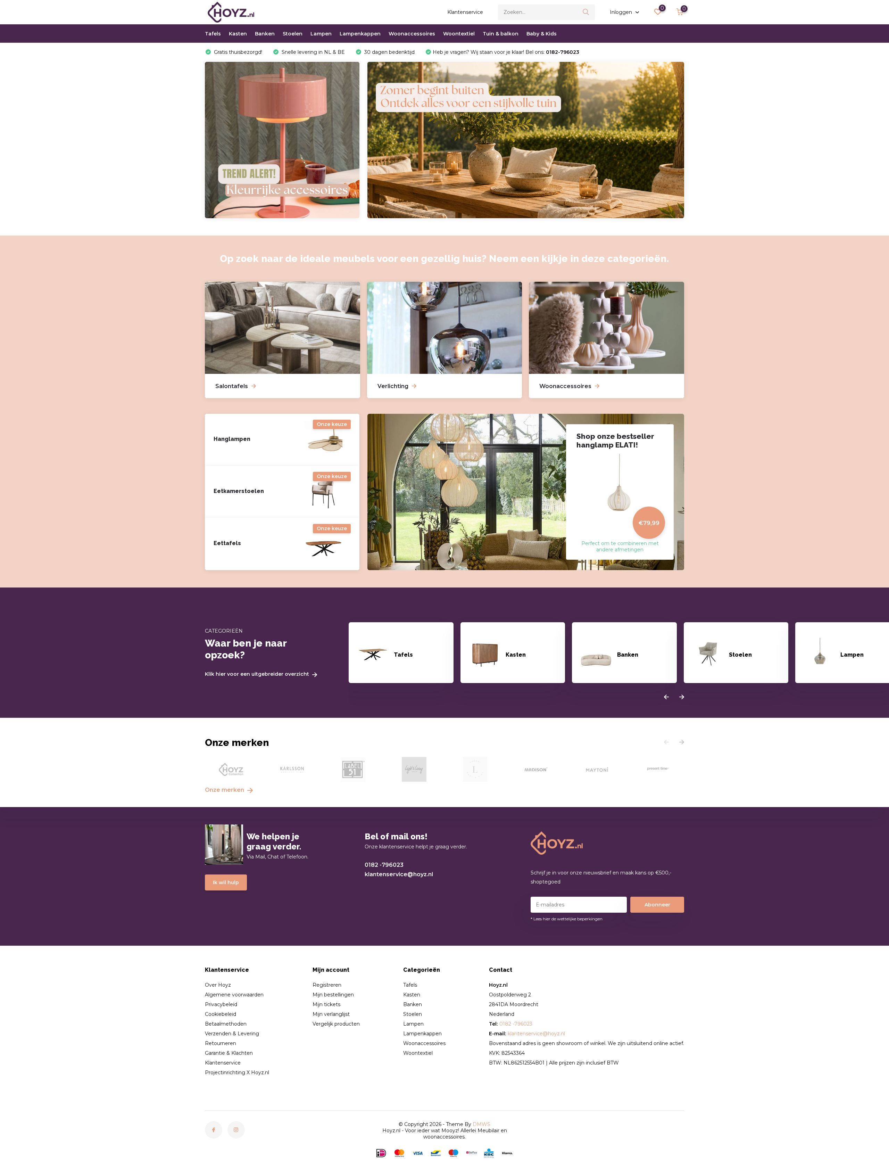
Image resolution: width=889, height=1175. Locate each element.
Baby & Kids (541, 34)
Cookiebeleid (220, 1014)
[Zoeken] (586, 12)
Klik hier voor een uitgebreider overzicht (257, 674)
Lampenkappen (360, 34)
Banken (265, 34)
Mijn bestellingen (333, 995)
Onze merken (225, 790)
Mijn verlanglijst (331, 1014)
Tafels (213, 34)
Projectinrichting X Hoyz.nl (237, 1072)
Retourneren (220, 1043)
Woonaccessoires (412, 34)
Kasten (238, 34)
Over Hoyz (218, 985)
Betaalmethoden (226, 1024)
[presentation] (666, 697)
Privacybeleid (221, 1004)
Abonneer (657, 905)
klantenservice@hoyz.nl (399, 874)
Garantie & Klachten (229, 1053)
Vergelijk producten (336, 1024)
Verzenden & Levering (232, 1033)
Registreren (327, 985)
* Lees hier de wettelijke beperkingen (567, 918)
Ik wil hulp (226, 882)
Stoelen (292, 34)
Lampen (321, 34)
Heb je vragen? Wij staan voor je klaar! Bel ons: (506, 52)
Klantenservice (465, 12)
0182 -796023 (384, 865)
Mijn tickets (326, 1004)
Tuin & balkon (500, 34)
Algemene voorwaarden (234, 995)
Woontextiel (459, 34)
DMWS (481, 1124)
